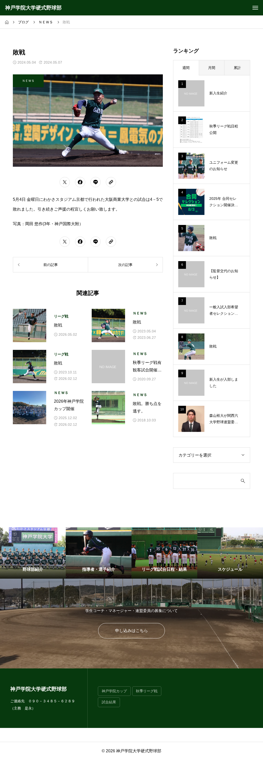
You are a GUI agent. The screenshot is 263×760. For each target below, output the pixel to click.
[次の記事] (125, 264)
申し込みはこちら (131, 630)
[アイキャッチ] (29, 325)
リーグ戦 (61, 316)
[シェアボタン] (65, 182)
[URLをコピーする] (111, 182)
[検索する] (243, 481)
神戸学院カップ (114, 691)
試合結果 (109, 702)
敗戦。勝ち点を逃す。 (147, 407)
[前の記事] (50, 264)
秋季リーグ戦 (146, 691)
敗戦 (58, 325)
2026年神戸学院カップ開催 (69, 405)
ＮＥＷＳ (140, 313)
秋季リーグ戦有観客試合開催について (147, 367)
